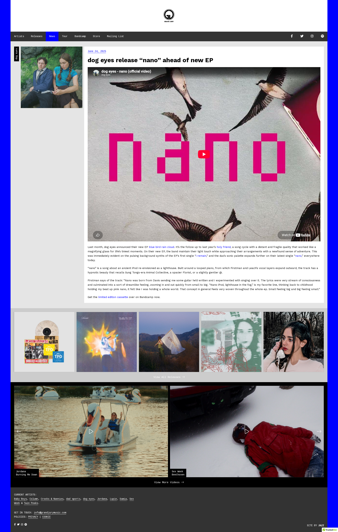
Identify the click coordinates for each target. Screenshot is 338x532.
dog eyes (88, 499)
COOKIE (46, 516)
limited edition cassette (113, 297)
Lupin (113, 499)
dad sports (73, 499)
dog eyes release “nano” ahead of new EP (150, 60)
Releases (36, 36)
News (52, 36)
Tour (65, 36)
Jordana (102, 499)
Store (96, 36)
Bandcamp (80, 36)
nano (298, 255)
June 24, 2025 (97, 51)
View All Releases (168, 377)
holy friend (224, 247)
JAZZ (321, 525)
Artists (19, 36)
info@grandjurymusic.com (50, 512)
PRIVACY (33, 516)
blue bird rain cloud (161, 247)
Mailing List (115, 36)
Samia (123, 499)
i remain (201, 255)
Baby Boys (20, 499)
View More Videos (167, 482)
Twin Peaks (31, 503)
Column (34, 499)
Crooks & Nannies (52, 499)
